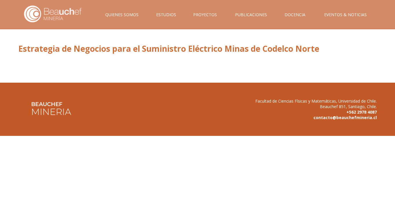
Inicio (57, 20)
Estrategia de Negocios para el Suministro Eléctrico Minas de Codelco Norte (168, 48)
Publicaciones (251, 14)
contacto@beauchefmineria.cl (345, 117)
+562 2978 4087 (361, 112)
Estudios (166, 14)
